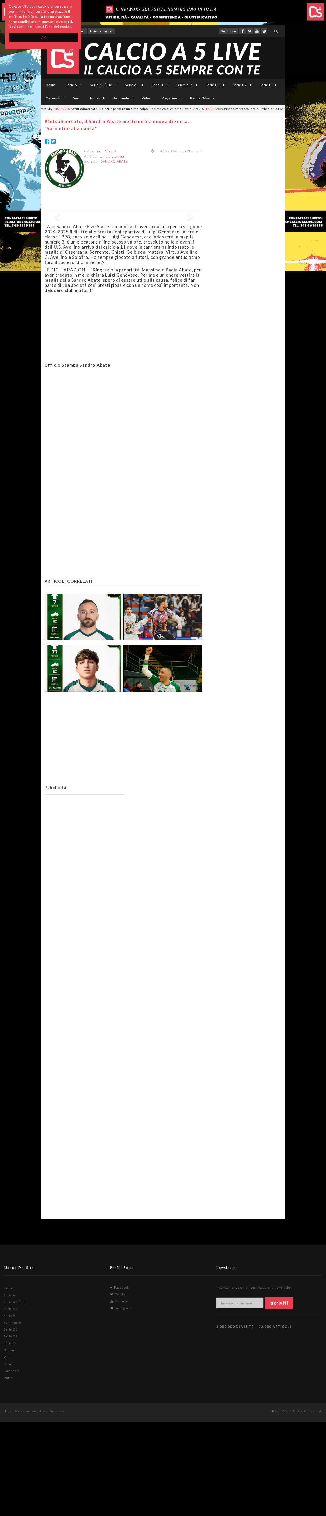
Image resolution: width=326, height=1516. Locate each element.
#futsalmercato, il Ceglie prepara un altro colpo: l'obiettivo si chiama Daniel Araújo (106, 109)
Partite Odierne (202, 98)
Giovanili (53, 98)
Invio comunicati (101, 31)
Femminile (184, 85)
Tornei (95, 98)
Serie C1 (213, 85)
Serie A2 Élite (101, 85)
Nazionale (121, 98)
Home (50, 85)
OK (43, 38)
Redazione (228, 31)
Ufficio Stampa (112, 156)
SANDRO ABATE (114, 161)
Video (146, 98)
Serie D (266, 85)
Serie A (71, 85)
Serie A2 (132, 85)
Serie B (157, 85)
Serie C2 (240, 85)
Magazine (169, 98)
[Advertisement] (123, 421)
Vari (76, 98)
